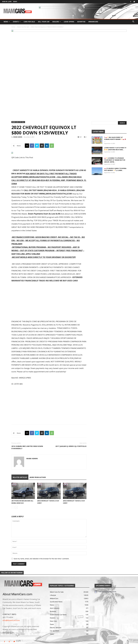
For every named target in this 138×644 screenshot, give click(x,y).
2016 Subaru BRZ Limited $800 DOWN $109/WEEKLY (27, 447)
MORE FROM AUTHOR (38, 477)
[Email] (27, 145)
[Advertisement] (48, 301)
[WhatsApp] (52, 145)
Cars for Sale (29, 22)
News (15, 1)
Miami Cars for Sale (23, 27)
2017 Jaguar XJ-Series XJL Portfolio (70, 446)
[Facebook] (130, 1)
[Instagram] (9, 641)
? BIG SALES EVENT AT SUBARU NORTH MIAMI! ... (113, 139)
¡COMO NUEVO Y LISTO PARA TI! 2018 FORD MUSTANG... (115, 149)
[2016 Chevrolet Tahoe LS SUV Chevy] (49, 491)
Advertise (81, 22)
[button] (133, 22)
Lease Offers (69, 22)
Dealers (55, 22)
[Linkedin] (47, 145)
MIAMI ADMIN (17, 137)
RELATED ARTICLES (20, 477)
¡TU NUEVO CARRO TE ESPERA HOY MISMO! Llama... (115, 169)
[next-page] (16, 507)
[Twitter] (134, 1)
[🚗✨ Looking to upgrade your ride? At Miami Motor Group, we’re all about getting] (97, 161)
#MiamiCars (93, 22)
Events (16, 22)
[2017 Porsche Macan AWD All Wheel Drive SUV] (23, 491)
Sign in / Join (6, 1)
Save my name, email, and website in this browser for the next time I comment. (41, 559)
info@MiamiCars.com (11, 620)
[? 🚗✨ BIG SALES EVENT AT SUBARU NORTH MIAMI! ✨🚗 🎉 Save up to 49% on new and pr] (97, 140)
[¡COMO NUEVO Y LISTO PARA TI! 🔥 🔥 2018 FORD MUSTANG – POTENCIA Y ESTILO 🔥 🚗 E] (97, 150)
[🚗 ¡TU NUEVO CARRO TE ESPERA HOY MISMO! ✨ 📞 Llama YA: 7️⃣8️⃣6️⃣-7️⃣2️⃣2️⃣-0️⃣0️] (97, 171)
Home (13, 27)
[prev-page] (12, 507)
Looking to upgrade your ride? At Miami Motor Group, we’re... (114, 160)
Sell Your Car (43, 22)
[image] (23, 584)
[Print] (42, 145)
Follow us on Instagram (11, 573)
